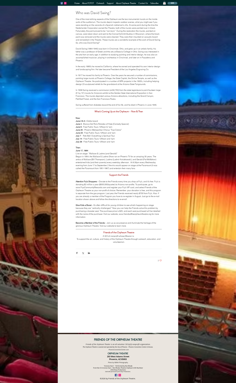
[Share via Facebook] (77, 253)
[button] (88, 3)
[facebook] (61, 3)
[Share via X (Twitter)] (83, 253)
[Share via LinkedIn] (89, 253)
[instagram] (65, 3)
